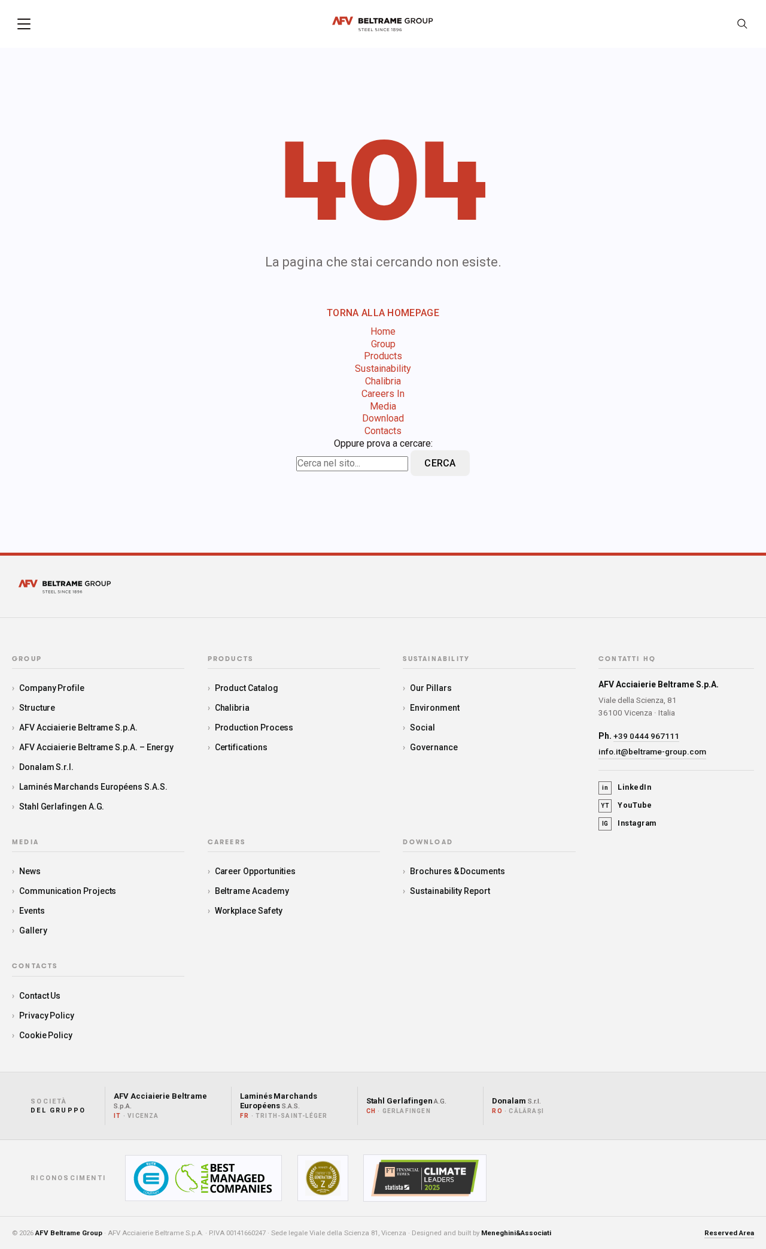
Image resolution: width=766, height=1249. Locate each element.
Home (383, 331)
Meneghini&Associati (516, 1233)
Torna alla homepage (383, 313)
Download (383, 418)
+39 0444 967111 (646, 736)
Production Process (254, 727)
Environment (434, 708)
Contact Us (39, 996)
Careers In (383, 393)
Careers (226, 842)
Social (422, 727)
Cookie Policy (45, 1035)
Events (32, 910)
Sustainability (383, 368)
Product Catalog (246, 688)
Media (383, 406)
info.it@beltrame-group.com (652, 751)
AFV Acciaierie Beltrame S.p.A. (78, 727)
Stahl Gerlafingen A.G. (61, 806)
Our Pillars (430, 688)
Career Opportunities (255, 871)
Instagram (629, 822)
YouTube (626, 805)
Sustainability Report (450, 891)
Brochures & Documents (457, 871)
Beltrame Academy (252, 891)
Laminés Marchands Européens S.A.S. (93, 787)
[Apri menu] (24, 24)
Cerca (440, 463)
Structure (37, 708)
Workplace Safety (248, 910)
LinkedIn (626, 787)
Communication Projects (67, 891)
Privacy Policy (46, 1015)
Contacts (383, 430)
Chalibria (383, 381)
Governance (433, 747)
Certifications (241, 747)
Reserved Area (729, 1233)
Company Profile (51, 688)
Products (383, 356)
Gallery (33, 930)
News (30, 871)
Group (383, 344)
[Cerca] (742, 24)
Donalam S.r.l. (46, 767)
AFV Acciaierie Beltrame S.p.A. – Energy (96, 747)
